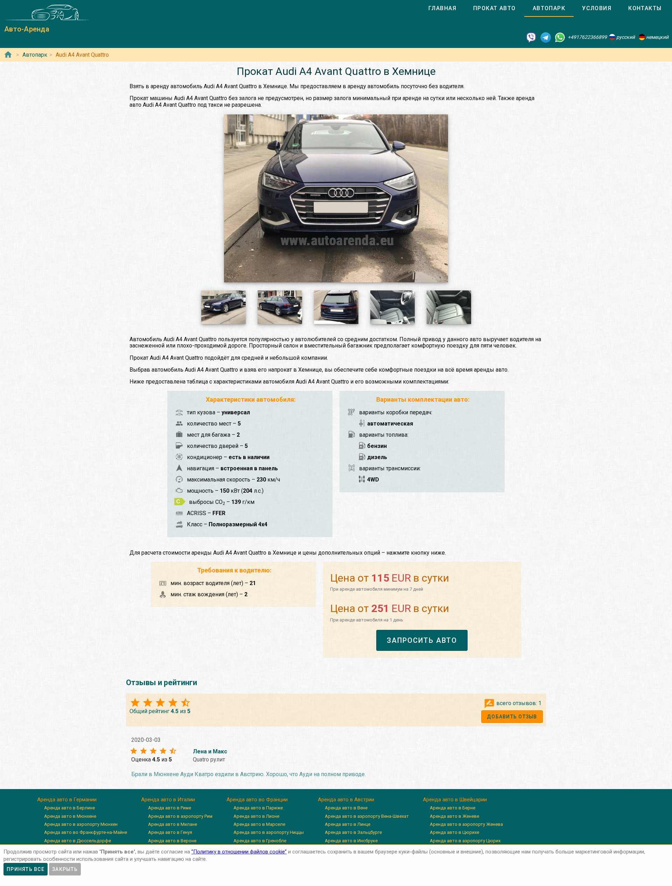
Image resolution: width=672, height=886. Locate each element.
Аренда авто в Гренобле (259, 840)
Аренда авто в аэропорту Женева (466, 824)
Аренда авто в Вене (346, 807)
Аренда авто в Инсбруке (351, 840)
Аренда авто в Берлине (69, 807)
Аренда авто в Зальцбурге (353, 832)
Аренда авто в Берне (452, 807)
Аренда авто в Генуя (170, 832)
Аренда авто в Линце (347, 824)
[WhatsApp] (560, 37)
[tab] (442, 8)
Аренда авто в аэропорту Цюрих (465, 840)
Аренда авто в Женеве (454, 816)
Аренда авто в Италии (168, 799)
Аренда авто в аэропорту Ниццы (268, 832)
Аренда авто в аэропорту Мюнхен (81, 824)
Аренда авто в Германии (67, 799)
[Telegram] (545, 37)
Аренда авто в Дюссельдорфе (77, 840)
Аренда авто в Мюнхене (70, 816)
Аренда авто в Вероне (172, 840)
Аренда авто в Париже (258, 807)
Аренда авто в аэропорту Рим (180, 816)
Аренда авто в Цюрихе (454, 832)
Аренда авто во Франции (257, 799)
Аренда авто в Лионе (256, 816)
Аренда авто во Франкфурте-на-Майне (85, 832)
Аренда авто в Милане (172, 824)
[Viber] (531, 37)
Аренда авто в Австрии (346, 799)
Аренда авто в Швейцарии (455, 799)
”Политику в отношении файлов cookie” (239, 852)
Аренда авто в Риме (169, 807)
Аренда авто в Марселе (259, 824)
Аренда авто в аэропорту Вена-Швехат (367, 816)
